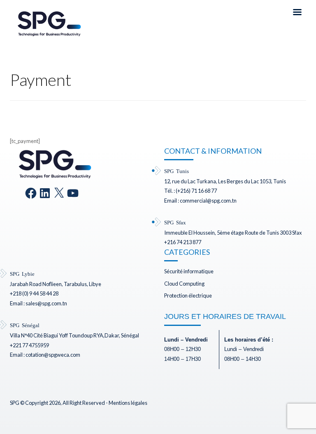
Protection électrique (188, 295)
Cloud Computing (184, 283)
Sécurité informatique (189, 271)
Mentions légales (128, 402)
